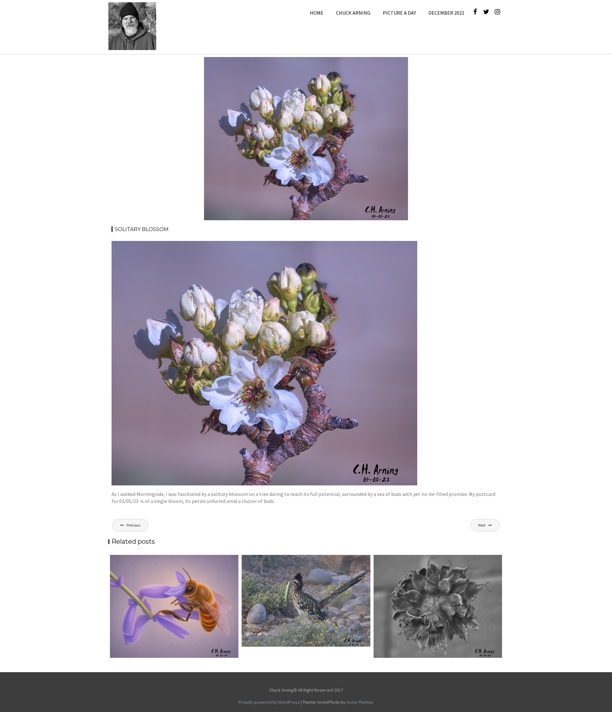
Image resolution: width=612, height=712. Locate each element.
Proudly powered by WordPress (269, 702)
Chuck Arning (353, 13)
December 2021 (446, 13)
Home (317, 13)
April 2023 (359, 65)
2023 (341, 65)
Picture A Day (399, 13)
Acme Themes (360, 702)
